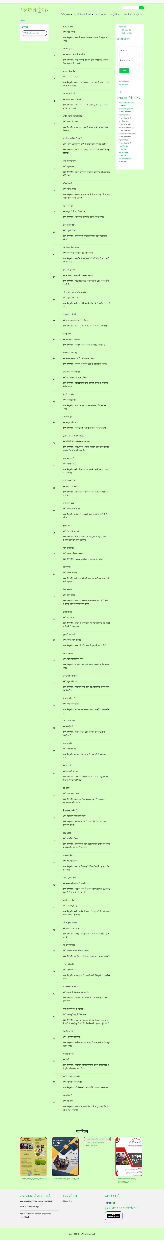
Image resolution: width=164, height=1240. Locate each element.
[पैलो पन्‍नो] (34, 10)
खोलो (120, 92)
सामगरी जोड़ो (122, 27)
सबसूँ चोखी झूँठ (123, 146)
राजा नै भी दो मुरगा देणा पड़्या (127, 127)
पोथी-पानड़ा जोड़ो (126, 30)
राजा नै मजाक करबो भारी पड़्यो (127, 134)
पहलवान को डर (123, 140)
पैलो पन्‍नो (23, 21)
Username (123, 50)
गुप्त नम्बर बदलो (123, 84)
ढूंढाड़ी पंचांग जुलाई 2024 (126, 109)
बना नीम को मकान (124, 121)
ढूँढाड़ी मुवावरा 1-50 (124, 115)
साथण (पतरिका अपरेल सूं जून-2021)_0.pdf (66, 1179)
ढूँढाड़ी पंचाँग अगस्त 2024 (126, 102)
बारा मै (127, 16)
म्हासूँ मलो (138, 15)
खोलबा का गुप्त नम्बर (124, 60)
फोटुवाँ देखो (114, 15)
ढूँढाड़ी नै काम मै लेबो (83, 16)
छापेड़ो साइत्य (100, 15)
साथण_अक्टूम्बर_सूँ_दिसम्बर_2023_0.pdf (34, 1179)
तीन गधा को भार (123, 152)
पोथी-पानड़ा (66, 16)
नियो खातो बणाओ (124, 81)
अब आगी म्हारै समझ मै (125, 159)
